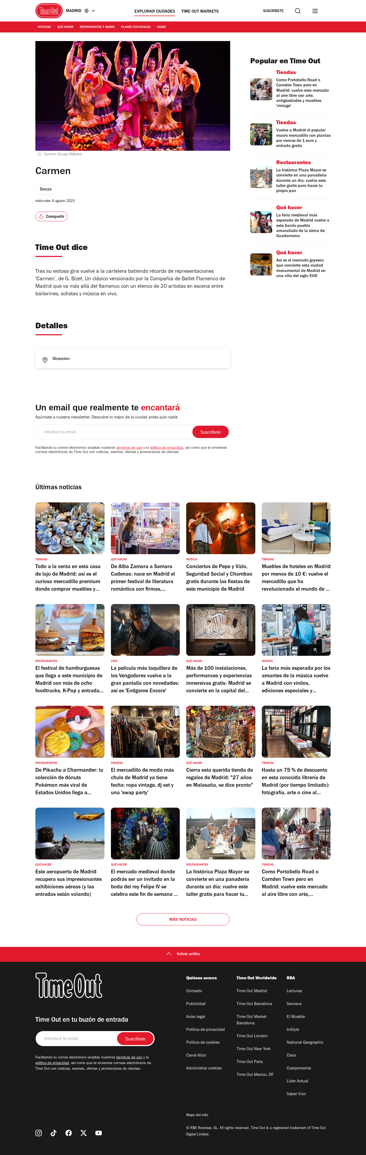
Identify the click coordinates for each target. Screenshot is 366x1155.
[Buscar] (297, 11)
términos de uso (129, 448)
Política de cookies (202, 1043)
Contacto (194, 991)
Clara (291, 1056)
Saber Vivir (296, 1094)
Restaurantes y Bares (97, 27)
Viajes (161, 27)
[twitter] (83, 1133)
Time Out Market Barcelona (252, 1020)
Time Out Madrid (252, 991)
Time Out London (252, 1036)
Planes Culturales (136, 27)
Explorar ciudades (155, 12)
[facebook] (68, 1133)
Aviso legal (195, 1017)
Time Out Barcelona (254, 1004)
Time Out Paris (250, 1062)
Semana (294, 1004)
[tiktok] (53, 1133)
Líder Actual (297, 1081)
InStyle (293, 1030)
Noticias (44, 27)
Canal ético (196, 1056)
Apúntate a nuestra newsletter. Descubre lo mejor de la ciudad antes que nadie (106, 417)
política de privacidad (166, 448)
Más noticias (183, 920)
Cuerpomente (299, 1068)
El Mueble (296, 1017)
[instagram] (38, 1133)
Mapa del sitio (197, 1115)
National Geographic (305, 1043)
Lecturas (294, 991)
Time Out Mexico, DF (255, 1075)
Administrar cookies (204, 1068)
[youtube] (98, 1133)
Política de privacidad (205, 1030)
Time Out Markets (200, 12)
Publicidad (196, 1004)
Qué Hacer (65, 27)
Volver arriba (188, 954)
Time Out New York (254, 1049)
